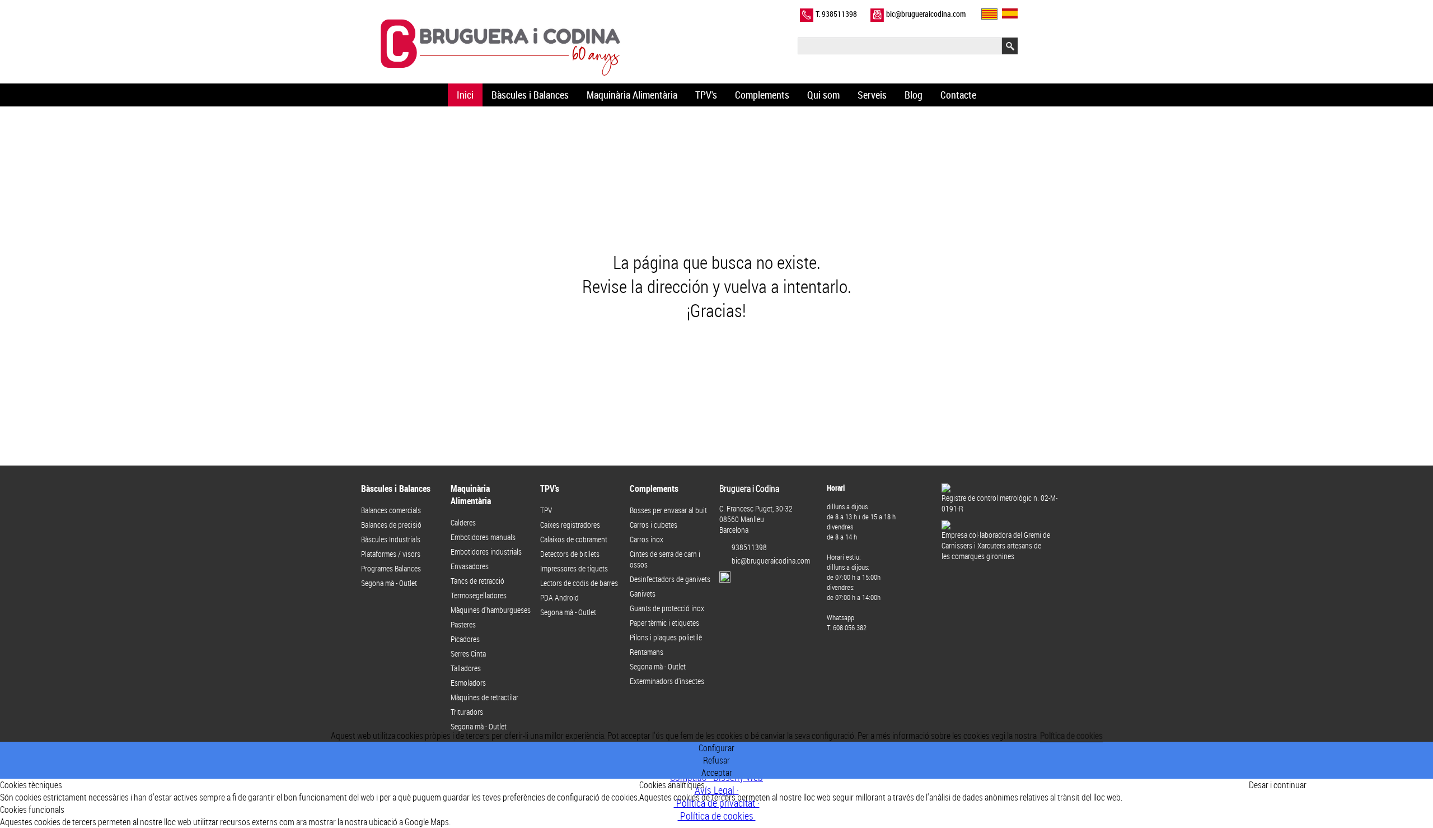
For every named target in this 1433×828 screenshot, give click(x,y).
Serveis (872, 95)
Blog (913, 95)
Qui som (823, 95)
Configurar (716, 748)
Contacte (958, 95)
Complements (762, 95)
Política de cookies (1071, 735)
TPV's (706, 95)
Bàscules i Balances (530, 95)
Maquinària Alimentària (632, 95)
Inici (465, 95)
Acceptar (716, 772)
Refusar (716, 760)
